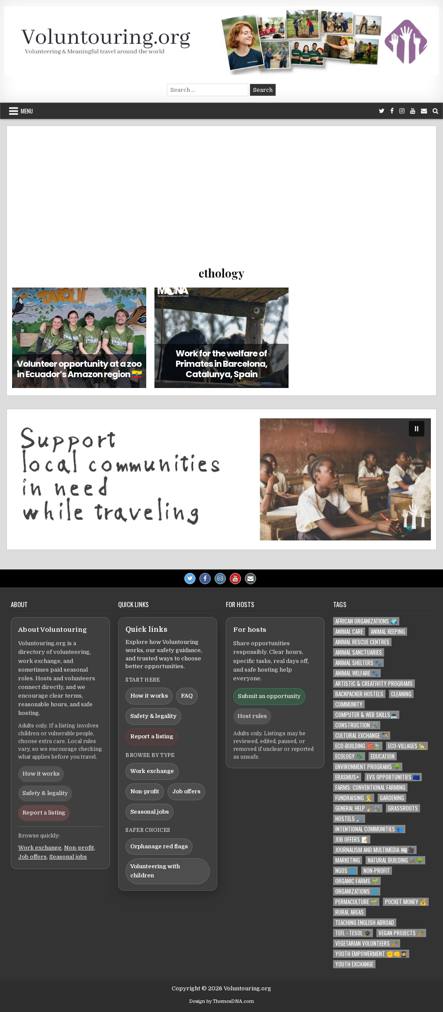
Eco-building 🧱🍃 (357, 746)
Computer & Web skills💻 (366, 715)
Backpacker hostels (359, 694)
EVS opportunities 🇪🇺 (393, 777)
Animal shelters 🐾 (358, 663)
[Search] (435, 111)
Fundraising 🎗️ (353, 798)
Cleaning (401, 694)
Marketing (347, 860)
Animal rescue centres (362, 642)
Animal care (349, 631)
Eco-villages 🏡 (407, 746)
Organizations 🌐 (356, 891)
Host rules (252, 716)
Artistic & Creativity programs (374, 683)
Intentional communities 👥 (369, 829)
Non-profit (79, 847)
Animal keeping (388, 631)
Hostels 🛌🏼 (349, 819)
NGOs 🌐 (345, 871)
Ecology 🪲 (349, 756)
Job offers (32, 857)
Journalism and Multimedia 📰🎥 (374, 850)
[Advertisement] (221, 200)
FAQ (187, 695)
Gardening (392, 798)
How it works (41, 773)
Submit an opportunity (269, 696)
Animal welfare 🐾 (357, 673)
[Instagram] (401, 111)
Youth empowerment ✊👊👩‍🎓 (371, 954)
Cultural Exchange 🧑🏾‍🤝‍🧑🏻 (361, 735)
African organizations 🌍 (366, 621)
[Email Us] (424, 111)
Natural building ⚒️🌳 (395, 860)
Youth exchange (354, 964)
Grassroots (403, 808)
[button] (221, 479)
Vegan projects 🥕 (401, 933)
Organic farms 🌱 (357, 881)
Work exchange (39, 847)
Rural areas (349, 912)
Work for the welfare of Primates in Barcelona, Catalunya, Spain (221, 363)
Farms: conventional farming (370, 787)
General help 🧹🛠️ (357, 808)
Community (349, 704)
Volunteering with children (155, 871)
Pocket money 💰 (406, 902)
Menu (27, 111)
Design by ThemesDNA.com (221, 1001)
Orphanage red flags (159, 846)
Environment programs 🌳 (367, 767)
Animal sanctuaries (358, 652)
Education (383, 756)
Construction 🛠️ (356, 725)
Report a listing (43, 812)
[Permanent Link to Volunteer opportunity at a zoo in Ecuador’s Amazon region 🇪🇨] (79, 338)
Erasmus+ (347, 777)
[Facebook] (392, 111)
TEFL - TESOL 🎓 (353, 933)
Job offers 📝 (351, 839)
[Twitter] (382, 111)
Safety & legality (45, 793)
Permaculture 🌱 (356, 902)
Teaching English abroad (364, 922)
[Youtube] (412, 111)
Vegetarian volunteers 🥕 (366, 943)
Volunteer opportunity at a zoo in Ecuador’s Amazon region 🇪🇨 (79, 369)
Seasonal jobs (68, 857)
